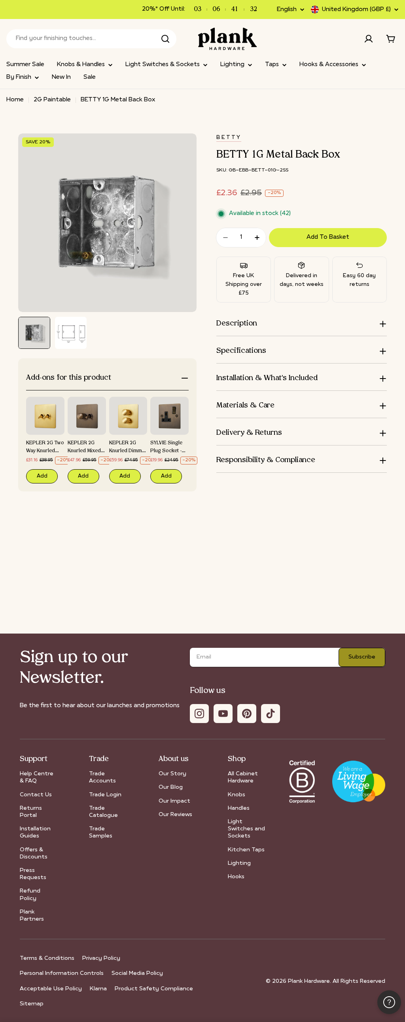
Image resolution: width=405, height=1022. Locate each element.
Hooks (236, 877)
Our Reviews (175, 815)
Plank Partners (32, 915)
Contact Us (36, 795)
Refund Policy (30, 894)
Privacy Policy (101, 958)
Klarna (98, 989)
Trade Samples (100, 832)
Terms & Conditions (47, 958)
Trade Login (105, 795)
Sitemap (32, 1004)
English (287, 10)
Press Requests (33, 874)
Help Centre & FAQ (36, 777)
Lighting (239, 863)
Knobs (236, 795)
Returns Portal (31, 811)
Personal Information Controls (62, 973)
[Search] (165, 39)
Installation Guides (35, 832)
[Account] (368, 39)
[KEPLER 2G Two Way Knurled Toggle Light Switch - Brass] (45, 416)
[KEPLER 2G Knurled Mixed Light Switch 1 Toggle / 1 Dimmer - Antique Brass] (87, 416)
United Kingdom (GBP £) (356, 10)
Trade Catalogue (103, 811)
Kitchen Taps (246, 850)
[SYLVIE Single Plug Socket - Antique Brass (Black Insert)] (169, 416)
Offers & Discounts (33, 853)
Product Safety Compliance (154, 989)
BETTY (228, 137)
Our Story (172, 774)
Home (15, 100)
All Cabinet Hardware (243, 777)
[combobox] (91, 38)
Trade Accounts (102, 777)
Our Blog (171, 787)
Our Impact (174, 801)
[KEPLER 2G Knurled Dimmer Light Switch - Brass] (128, 416)
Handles (239, 808)
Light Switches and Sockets (246, 829)
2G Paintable (52, 100)
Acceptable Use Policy (51, 989)
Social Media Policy (137, 973)
